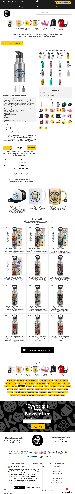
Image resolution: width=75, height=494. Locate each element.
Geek (16, 389)
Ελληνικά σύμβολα (20, 392)
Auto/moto (53, 386)
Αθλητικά (6, 227)
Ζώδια (37, 389)
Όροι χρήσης (57, 466)
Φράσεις (10, 392)
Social (66, 389)
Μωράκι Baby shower (54, 383)
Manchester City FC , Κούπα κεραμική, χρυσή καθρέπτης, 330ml (22, 208)
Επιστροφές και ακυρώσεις (14, 132)
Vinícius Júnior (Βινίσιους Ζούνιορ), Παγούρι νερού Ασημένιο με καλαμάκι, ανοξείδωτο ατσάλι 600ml (37, 308)
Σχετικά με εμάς (18, 463)
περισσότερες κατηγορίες (56, 395)
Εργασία (10, 389)
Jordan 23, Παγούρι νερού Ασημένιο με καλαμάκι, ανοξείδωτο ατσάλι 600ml (60, 338)
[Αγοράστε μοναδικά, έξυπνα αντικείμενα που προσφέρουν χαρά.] (7, 13)
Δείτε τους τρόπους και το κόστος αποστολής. (19, 151)
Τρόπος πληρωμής (57, 473)
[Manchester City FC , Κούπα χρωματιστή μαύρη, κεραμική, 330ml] (42, 196)
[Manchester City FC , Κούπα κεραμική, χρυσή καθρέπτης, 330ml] (22, 196)
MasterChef (20, 380)
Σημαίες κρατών (33, 392)
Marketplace (32, 7)
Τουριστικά (43, 392)
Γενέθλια (61, 386)
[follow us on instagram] (59, 441)
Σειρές (41, 386)
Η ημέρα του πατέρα (61, 380)
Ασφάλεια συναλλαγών (57, 469)
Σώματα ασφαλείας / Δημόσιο (58, 392)
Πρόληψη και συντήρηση (14, 128)
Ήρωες (47, 386)
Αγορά (32, 148)
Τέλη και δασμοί (57, 471)
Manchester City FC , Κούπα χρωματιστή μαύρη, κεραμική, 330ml (42, 208)
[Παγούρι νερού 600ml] (42, 81)
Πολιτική (53, 389)
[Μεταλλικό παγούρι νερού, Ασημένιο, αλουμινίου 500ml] (42, 73)
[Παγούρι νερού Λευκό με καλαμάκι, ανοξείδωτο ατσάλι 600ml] (60, 73)
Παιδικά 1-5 (66, 383)
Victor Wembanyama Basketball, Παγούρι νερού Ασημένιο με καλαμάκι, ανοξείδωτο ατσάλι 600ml (60, 250)
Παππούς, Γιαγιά (41, 383)
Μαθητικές (22, 389)
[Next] (65, 25)
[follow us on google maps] (66, 441)
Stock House (41, 7)
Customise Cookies (33, 487)
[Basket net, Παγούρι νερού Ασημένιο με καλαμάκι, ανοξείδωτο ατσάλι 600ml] (15, 237)
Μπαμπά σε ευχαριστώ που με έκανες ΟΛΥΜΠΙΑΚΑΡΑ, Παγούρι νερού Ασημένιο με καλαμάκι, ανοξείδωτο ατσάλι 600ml (14, 280)
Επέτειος (29, 386)
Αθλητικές (22, 386)
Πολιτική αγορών (57, 463)
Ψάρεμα (59, 389)
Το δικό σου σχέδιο (52, 7)
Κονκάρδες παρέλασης (18, 395)
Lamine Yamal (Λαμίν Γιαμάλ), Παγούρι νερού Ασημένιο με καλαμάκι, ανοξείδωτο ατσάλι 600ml (37, 279)
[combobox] (54, 13)
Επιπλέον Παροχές (49, 95)
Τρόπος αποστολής (57, 478)
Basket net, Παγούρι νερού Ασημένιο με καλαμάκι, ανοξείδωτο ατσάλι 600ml (14, 250)
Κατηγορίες (22, 7)
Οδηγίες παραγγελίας (57, 480)
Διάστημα (30, 389)
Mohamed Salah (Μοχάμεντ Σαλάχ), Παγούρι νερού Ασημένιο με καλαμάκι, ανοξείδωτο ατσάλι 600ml (60, 279)
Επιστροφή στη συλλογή (13, 43)
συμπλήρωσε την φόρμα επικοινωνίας (20, 181)
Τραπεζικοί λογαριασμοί (57, 475)
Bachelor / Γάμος (10, 383)
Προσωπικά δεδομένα (57, 468)
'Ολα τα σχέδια (42, 395)
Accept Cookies (19, 487)
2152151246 (67, 1)
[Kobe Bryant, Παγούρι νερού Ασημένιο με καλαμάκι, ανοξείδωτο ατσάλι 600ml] (38, 325)
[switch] (41, 92)
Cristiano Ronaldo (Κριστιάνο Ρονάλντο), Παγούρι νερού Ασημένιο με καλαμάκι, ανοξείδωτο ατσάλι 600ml (14, 339)
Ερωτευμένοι (11, 380)
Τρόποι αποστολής (12, 130)
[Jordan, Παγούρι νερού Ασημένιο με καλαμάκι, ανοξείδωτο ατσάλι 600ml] (38, 237)
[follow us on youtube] (62, 441)
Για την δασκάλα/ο (32, 380)
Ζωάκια (68, 386)
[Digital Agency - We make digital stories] (67, 490)
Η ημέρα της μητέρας (46, 380)
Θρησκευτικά (45, 389)
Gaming (6, 386)
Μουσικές (14, 386)
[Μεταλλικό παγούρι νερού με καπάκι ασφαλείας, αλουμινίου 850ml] (42, 56)
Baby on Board (29, 383)
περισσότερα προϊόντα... (39, 349)
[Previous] (9, 25)
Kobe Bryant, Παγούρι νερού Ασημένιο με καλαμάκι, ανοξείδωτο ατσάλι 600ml (37, 338)
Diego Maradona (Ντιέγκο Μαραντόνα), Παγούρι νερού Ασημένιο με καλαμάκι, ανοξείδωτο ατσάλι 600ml (60, 309)
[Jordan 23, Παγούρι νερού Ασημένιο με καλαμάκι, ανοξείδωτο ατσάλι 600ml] (60, 325)
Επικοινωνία (37, 463)
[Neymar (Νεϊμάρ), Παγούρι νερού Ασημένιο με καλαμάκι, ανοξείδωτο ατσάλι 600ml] (15, 295)
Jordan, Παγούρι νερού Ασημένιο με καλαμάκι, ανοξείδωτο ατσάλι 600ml (37, 250)
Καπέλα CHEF (31, 395)
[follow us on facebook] (56, 441)
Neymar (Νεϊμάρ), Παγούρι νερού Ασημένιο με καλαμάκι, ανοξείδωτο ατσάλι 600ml (14, 308)
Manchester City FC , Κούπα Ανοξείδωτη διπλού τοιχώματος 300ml (62, 208)
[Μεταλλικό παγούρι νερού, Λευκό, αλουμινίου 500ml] (68, 64)
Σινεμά (35, 386)
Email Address (28, 418)
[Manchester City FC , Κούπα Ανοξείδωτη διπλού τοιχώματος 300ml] (62, 196)
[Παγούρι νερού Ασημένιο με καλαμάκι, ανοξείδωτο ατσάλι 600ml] (68, 73)
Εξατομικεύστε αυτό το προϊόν (53, 93)
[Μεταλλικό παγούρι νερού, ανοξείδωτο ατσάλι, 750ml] (60, 64)
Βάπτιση (20, 383)
